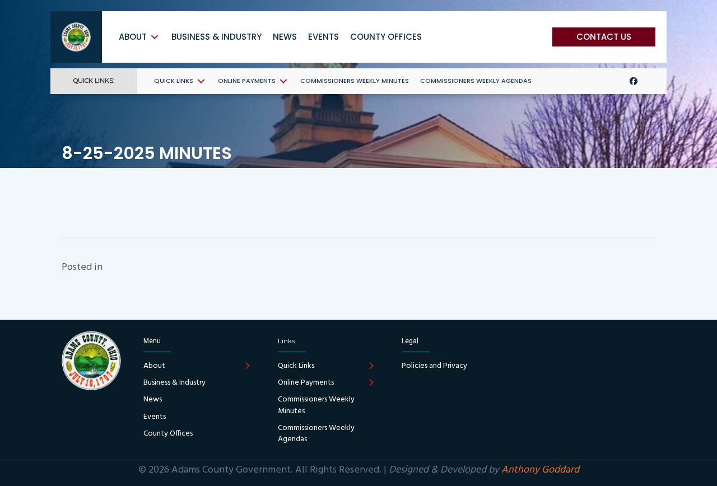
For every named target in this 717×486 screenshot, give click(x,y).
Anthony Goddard (540, 470)
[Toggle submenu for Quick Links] (201, 80)
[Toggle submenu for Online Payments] (283, 80)
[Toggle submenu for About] (154, 36)
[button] (603, 36)
